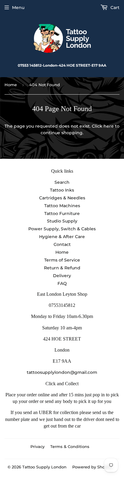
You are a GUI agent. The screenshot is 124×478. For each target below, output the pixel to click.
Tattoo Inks (62, 190)
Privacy (37, 446)
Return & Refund (62, 268)
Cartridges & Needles (62, 198)
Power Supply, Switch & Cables (62, 228)
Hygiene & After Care (62, 236)
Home (11, 84)
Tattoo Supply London (44, 466)
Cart (114, 7)
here (109, 126)
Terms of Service (62, 260)
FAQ (62, 283)
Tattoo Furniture (62, 213)
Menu (18, 7)
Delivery (62, 275)
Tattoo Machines (62, 205)
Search (62, 182)
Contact (62, 244)
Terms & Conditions (69, 446)
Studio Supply (62, 221)
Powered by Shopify (92, 466)
